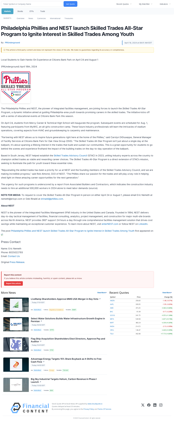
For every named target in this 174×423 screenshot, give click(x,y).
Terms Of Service (104, 409)
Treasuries (68, 18)
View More (101, 292)
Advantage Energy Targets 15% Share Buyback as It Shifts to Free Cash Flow (66, 360)
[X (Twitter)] (142, 407)
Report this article (13, 283)
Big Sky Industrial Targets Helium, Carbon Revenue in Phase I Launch (64, 380)
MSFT (112, 323)
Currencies (41, 18)
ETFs (32, 11)
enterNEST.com (110, 224)
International (55, 18)
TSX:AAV (65, 370)
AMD (111, 308)
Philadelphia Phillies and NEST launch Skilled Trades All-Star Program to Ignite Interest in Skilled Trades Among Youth (72, 230)
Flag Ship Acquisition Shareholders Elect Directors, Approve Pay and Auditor (68, 340)
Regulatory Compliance (56, 309)
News (30, 18)
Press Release (17, 262)
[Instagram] (160, 407)
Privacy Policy (89, 409)
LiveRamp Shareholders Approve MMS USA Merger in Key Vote (66, 299)
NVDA (112, 326)
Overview (20, 18)
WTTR (51, 330)
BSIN (51, 390)
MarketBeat (37, 309)
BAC (111, 312)
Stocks (20, 11)
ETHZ (51, 350)
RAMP (74, 309)
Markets (7, 11)
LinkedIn (143, 224)
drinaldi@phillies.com (52, 198)
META (112, 319)
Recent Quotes (122, 4)
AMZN (112, 301)
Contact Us (14, 256)
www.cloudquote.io (95, 404)
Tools (42, 11)
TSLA (111, 334)
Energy (52, 370)
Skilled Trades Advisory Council (70, 155)
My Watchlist (144, 4)
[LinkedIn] (154, 407)
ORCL (112, 330)
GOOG (112, 315)
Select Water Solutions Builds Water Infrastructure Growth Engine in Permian (68, 320)
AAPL (112, 304)
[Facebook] (148, 407)
